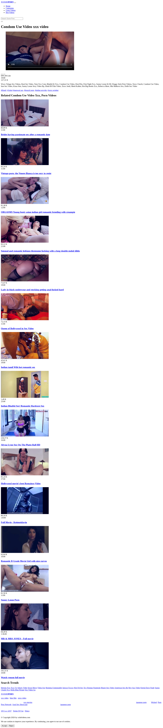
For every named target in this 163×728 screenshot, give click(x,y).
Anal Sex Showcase (19, 704)
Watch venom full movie (13, 677)
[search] (2, 21)
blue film (13, 698)
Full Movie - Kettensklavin (14, 522)
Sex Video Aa (30, 690)
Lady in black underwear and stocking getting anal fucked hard (32, 289)
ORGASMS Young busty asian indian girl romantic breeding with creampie (38, 212)
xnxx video (22, 698)
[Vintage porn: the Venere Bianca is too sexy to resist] (25, 164)
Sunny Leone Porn (10, 600)
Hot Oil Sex (78, 688)
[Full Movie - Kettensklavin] (25, 513)
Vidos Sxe (41, 688)
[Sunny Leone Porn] (25, 591)
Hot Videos (10, 12)
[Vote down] (4, 74)
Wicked (154, 702)
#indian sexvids (41, 90)
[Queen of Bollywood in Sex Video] (25, 320)
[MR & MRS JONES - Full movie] (25, 630)
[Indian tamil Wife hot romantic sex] (25, 358)
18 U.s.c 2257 (6, 711)
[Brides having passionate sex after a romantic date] (25, 126)
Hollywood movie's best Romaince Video (21, 483)
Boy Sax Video (134, 688)
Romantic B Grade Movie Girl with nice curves (24, 561)
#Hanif (3, 90)
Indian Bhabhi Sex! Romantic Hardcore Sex (22, 406)
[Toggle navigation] (15, 2)
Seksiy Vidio (22, 688)
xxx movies (28, 702)
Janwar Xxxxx (68, 688)
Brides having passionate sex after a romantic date (25, 134)
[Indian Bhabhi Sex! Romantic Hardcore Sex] (25, 397)
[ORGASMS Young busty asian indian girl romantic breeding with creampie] (25, 203)
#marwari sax (18, 90)
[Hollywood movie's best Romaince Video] (25, 475)
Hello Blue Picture (17, 690)
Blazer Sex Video (107, 688)
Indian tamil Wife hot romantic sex (18, 367)
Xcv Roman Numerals (92, 688)
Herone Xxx (5, 688)
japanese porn (141, 702)
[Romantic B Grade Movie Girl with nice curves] (25, 552)
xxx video (4, 698)
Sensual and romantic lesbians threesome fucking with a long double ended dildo (40, 251)
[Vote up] (2, 74)
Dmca (27, 711)
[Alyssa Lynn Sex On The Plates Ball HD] (25, 436)
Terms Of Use (18, 711)
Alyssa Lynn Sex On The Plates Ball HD (20, 445)
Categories (10, 8)
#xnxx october (53, 90)
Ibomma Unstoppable (54, 688)
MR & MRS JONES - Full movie (17, 638)
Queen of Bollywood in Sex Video (17, 328)
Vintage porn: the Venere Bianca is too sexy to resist (26, 173)
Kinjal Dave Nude (147, 688)
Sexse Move (32, 688)
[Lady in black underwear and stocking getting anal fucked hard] (25, 281)
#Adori (10, 90)
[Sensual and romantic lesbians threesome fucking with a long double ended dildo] (25, 242)
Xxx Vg (14, 688)
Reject (11, 726)
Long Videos (11, 10)
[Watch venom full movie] (25, 669)
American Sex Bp (121, 688)
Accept (4, 726)
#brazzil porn (29, 90)
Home (8, 6)
